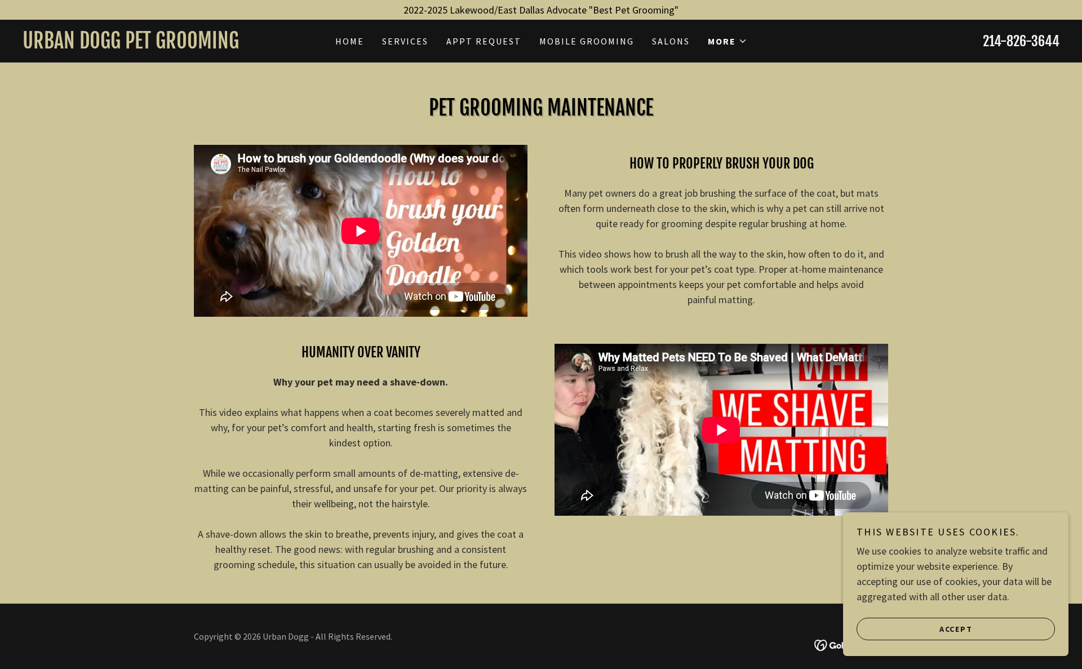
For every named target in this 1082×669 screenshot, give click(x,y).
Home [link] (349, 41)
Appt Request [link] (483, 41)
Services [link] (405, 41)
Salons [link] (671, 41)
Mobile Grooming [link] (586, 41)
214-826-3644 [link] (1021, 41)
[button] (727, 41)
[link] (152, 44)
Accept (956, 628)
